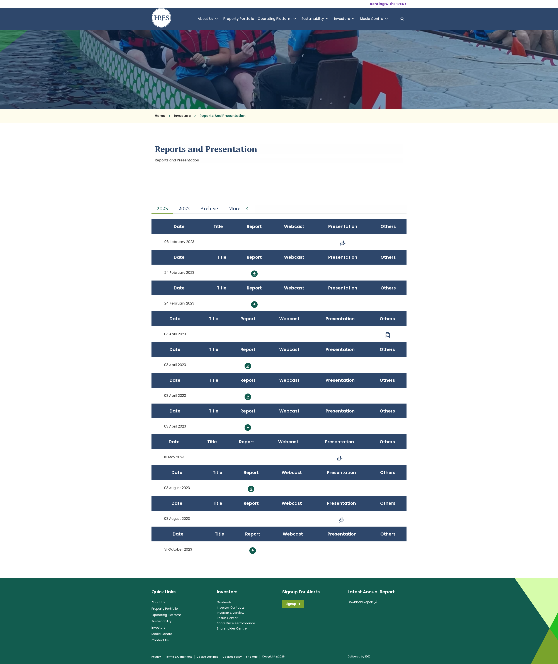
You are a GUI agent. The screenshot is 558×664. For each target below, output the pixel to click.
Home (160, 116)
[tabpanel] (279, 388)
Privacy (156, 657)
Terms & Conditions (178, 657)
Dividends (224, 602)
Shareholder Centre (232, 628)
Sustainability (315, 18)
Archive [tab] (209, 208)
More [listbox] (234, 208)
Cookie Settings (207, 657)
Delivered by (359, 656)
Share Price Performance (236, 623)
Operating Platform (278, 18)
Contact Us (160, 640)
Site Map (252, 657)
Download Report (361, 602)
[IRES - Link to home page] (161, 17)
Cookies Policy (232, 657)
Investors (345, 18)
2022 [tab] (184, 208)
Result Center (227, 618)
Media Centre (375, 18)
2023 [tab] (162, 208)
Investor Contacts (230, 607)
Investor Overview (230, 613)
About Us (209, 18)
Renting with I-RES (387, 3)
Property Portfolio (238, 18)
